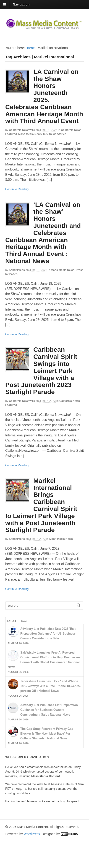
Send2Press (17, 270)
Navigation (21, 4)
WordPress (32, 834)
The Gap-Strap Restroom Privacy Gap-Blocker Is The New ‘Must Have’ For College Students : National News (47, 733)
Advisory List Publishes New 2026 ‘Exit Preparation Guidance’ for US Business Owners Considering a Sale (48, 633)
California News (71, 130)
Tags (24, 620)
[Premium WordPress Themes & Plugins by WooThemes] (69, 834)
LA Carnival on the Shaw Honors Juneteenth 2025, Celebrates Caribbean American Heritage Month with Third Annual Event (44, 96)
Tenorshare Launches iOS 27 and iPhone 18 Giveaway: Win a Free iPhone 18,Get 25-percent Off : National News (50, 685)
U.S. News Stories (54, 134)
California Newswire (22, 130)
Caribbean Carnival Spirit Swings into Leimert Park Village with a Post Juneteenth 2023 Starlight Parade (41, 370)
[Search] (78, 605)
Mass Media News (30, 134)
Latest (11, 620)
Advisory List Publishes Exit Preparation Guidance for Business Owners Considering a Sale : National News (49, 709)
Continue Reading (17, 189)
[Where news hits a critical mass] (44, 28)
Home (30, 48)
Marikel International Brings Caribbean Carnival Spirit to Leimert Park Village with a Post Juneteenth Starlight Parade (41, 505)
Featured (11, 134)
